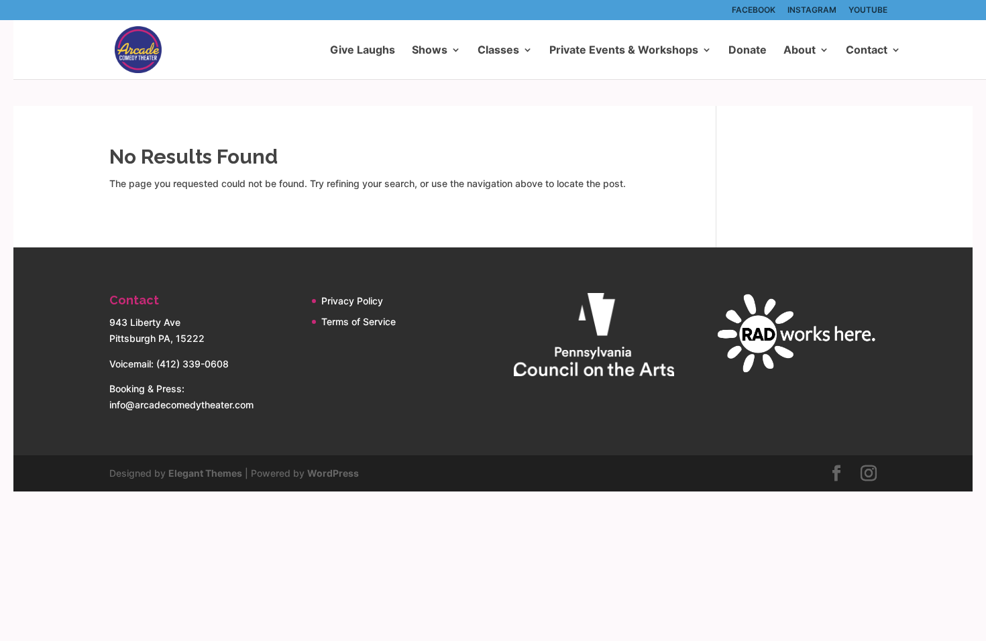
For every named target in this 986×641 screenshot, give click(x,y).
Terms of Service (358, 321)
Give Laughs (362, 50)
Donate (747, 50)
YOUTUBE (867, 10)
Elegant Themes (205, 473)
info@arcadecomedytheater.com (181, 404)
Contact (866, 50)
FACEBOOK (753, 10)
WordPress (333, 473)
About (799, 50)
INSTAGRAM (811, 10)
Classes (498, 50)
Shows (429, 50)
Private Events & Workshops (623, 50)
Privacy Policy (352, 300)
